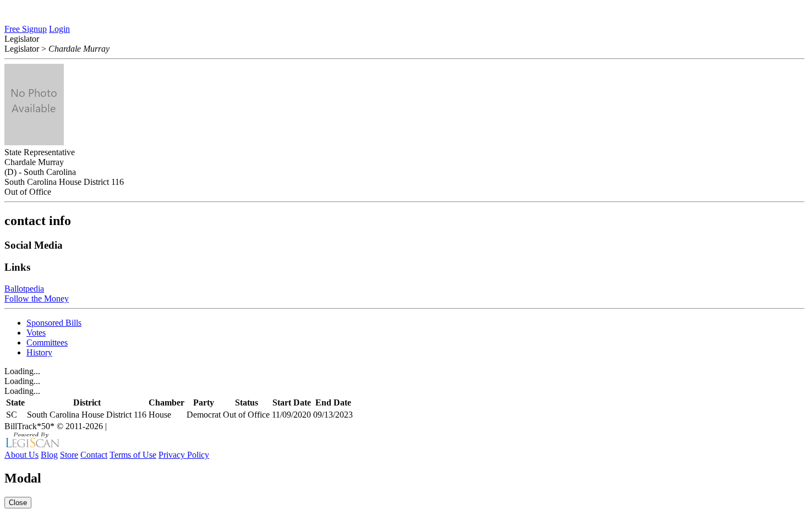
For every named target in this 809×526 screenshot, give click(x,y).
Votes (36, 332)
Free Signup (25, 29)
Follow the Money (36, 298)
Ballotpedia (24, 288)
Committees (47, 342)
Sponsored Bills (53, 322)
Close (18, 502)
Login (59, 29)
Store (69, 454)
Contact (93, 454)
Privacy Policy (183, 454)
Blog (49, 454)
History (39, 352)
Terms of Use (133, 454)
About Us (21, 454)
